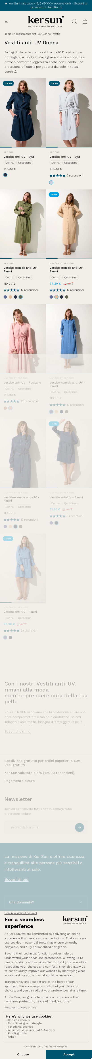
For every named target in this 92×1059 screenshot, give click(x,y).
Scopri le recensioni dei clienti (59, 5)
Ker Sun (9, 152)
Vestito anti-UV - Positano (22, 382)
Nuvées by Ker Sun (62, 263)
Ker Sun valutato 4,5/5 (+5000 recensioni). (39, 773)
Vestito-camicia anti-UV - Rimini (21, 269)
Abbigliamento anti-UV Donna (32, 33)
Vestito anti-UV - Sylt (19, 156)
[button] (58, 175)
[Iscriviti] (79, 827)
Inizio (7, 33)
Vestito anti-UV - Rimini (66, 497)
